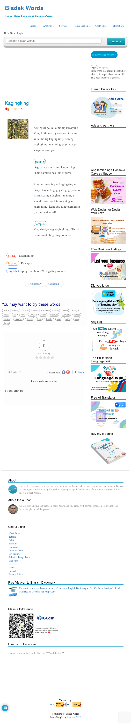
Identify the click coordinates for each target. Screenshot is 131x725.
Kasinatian (53, 283)
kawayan (62, 133)
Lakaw (36, 310)
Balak (11, 540)
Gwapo (43, 314)
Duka (65, 310)
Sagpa (6, 322)
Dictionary (14, 560)
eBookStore (118, 25)
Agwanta (66, 314)
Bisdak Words (24, 8)
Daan (59, 318)
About (12, 567)
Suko (39, 318)
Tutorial (12, 536)
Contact (12, 570)
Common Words (16, 550)
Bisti (5, 310)
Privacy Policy (16, 574)
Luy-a (68, 318)
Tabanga (7, 318)
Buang (74, 310)
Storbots (13, 543)
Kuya (23, 314)
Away (56, 310)
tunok (51, 167)
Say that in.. (14, 553)
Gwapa (32, 314)
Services (63, 25)
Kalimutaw (36, 283)
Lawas (26, 310)
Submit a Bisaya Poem (20, 557)
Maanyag (54, 314)
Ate (14, 314)
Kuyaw (30, 318)
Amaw (6, 314)
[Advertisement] (44, 74)
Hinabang (19, 318)
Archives (47, 25)
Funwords (13, 547)
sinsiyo (41, 195)
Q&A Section (82, 25)
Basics (33, 25)
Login (20, 33)
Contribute (100, 25)
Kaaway (46, 310)
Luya (77, 318)
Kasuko (49, 318)
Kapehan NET (74, 717)
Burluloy (15, 310)
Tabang (77, 314)
